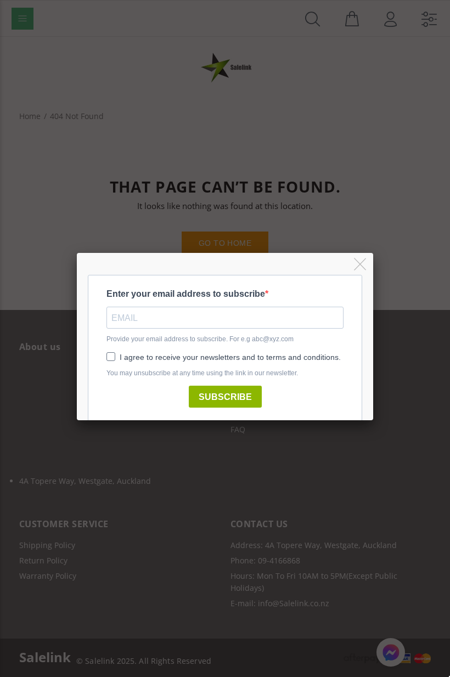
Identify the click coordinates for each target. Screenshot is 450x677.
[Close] (361, 265)
